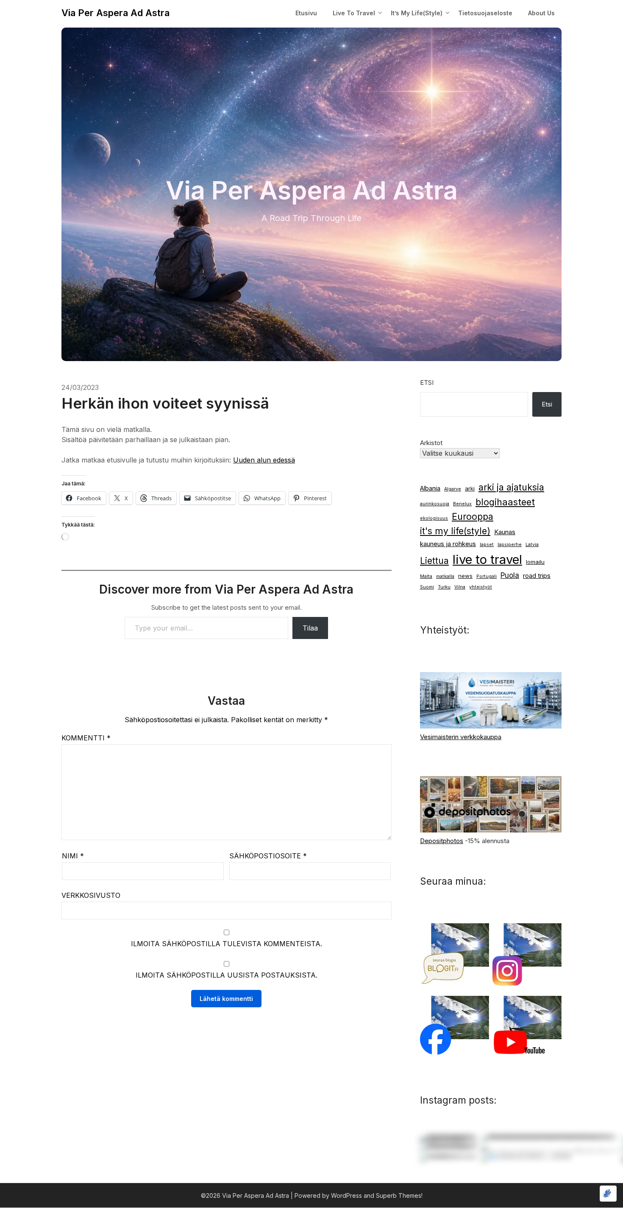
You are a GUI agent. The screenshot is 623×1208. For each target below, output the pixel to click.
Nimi (73, 856)
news (465, 575)
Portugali (486, 576)
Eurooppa (472, 516)
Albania (430, 488)
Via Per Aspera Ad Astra (115, 12)
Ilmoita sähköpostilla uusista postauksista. (226, 975)
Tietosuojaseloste (485, 13)
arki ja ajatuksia (511, 487)
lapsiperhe (510, 544)
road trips (537, 576)
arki (470, 488)
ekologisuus (434, 518)
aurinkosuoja (434, 504)
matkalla (445, 576)
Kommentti (86, 738)
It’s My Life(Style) (416, 13)
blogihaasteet (505, 501)
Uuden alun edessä (264, 460)
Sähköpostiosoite (268, 856)
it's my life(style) (455, 531)
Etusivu (306, 13)
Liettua (434, 560)
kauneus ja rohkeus (448, 544)
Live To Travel (354, 13)
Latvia (532, 544)
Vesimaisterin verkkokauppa (460, 737)
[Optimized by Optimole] (608, 1194)
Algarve (452, 489)
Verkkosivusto (90, 895)
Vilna (459, 587)
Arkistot (431, 443)
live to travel (487, 559)
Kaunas (504, 532)
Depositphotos (441, 841)
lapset (487, 544)
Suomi (427, 587)
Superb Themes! (399, 1195)
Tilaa (310, 628)
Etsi (427, 382)
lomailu (535, 561)
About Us (541, 13)
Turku (444, 587)
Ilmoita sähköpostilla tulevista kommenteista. (226, 943)
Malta (426, 576)
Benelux (462, 504)
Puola (510, 575)
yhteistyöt (480, 587)
